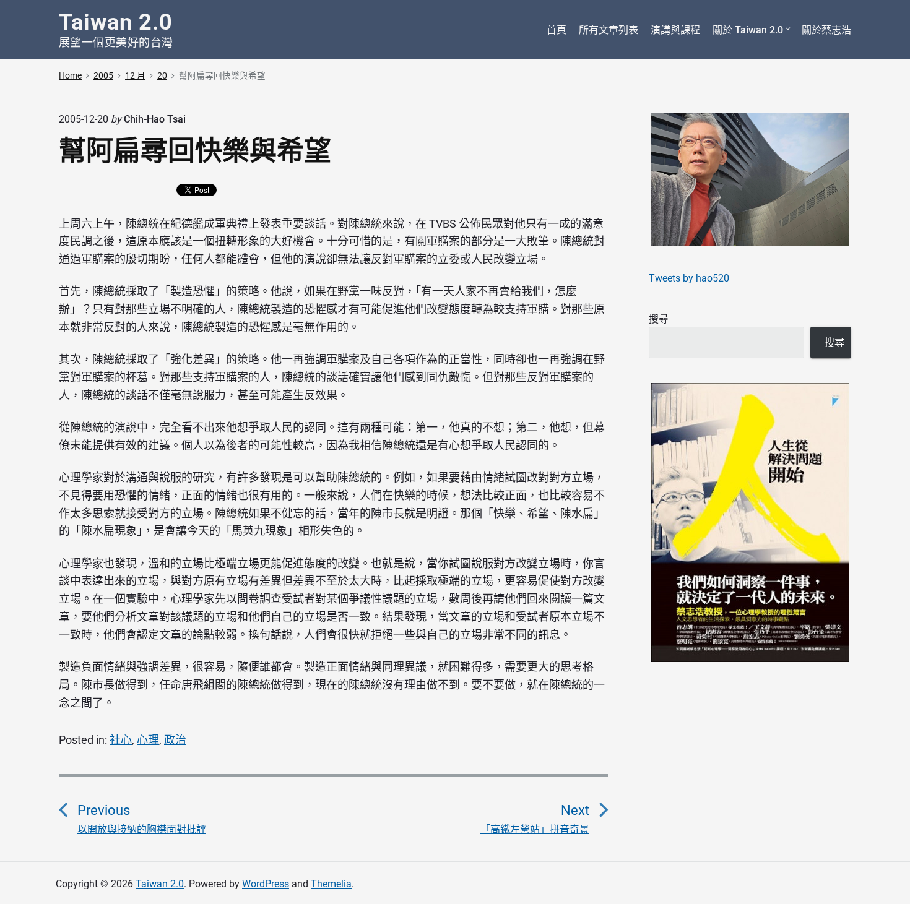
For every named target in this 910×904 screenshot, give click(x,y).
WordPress (265, 884)
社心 (121, 739)
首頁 (556, 30)
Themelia (331, 884)
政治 (175, 739)
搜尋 (659, 319)
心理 (148, 739)
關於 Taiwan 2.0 (748, 30)
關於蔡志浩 (826, 30)
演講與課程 (675, 30)
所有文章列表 (608, 30)
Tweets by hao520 (689, 278)
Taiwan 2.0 (160, 884)
